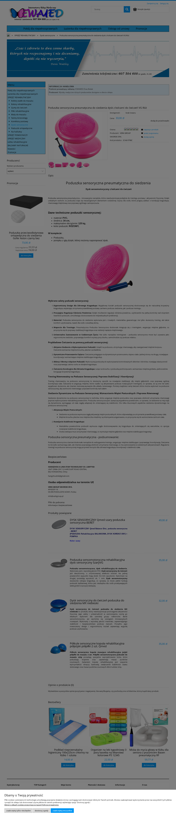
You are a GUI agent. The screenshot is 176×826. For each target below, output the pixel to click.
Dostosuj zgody (41, 810)
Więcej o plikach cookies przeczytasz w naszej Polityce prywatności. (31, 805)
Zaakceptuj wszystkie (62, 810)
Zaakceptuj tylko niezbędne (18, 810)
